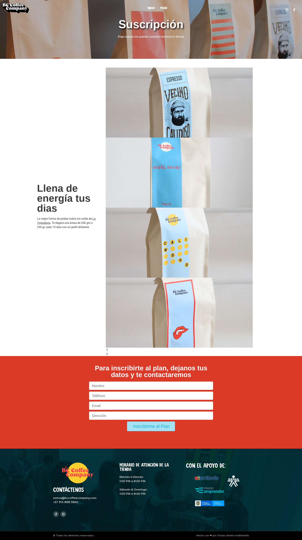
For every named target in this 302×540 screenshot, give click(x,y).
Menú (163, 8)
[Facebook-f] (56, 514)
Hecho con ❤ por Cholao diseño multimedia (222, 535)
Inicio (151, 8)
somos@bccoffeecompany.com (74, 498)
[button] (179, 350)
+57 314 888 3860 (65, 502)
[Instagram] (63, 514)
